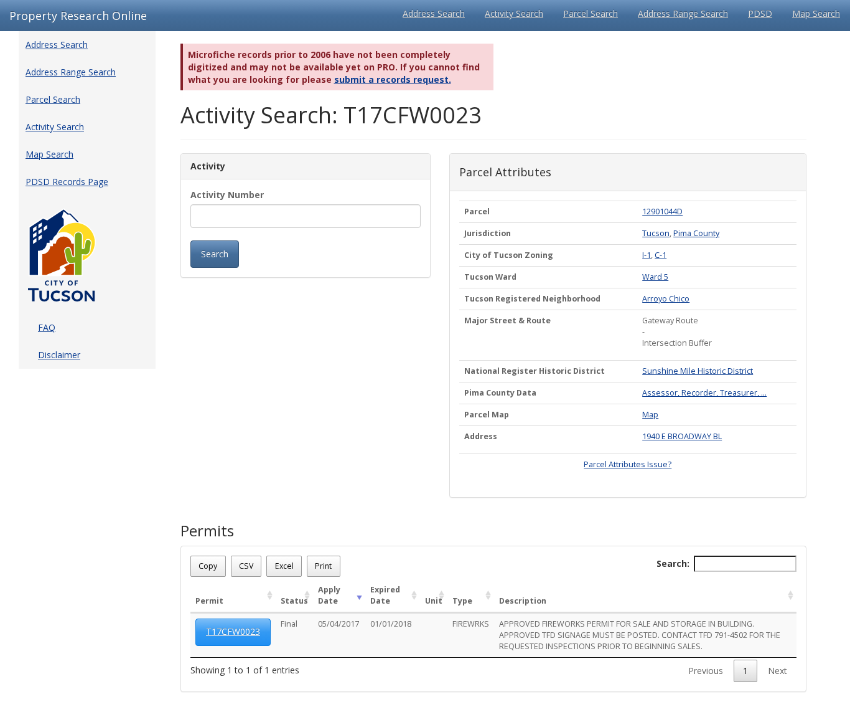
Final (289, 624)
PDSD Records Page (67, 182)
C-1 (660, 255)
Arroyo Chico (665, 298)
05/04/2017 (338, 624)
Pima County (696, 233)
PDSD (760, 13)
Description (522, 601)
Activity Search (514, 13)
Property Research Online (78, 15)
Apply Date (329, 595)
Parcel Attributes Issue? (627, 464)
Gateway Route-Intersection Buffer (677, 331)
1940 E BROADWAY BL (682, 436)
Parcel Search (590, 13)
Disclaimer (59, 355)
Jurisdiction (487, 233)
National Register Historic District (534, 371)
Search (214, 254)
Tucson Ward (490, 277)
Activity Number (227, 195)
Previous (705, 671)
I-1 (646, 255)
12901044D (662, 211)
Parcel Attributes (505, 172)
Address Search (434, 13)
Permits (207, 531)
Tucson (656, 233)
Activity (207, 166)
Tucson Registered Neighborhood (532, 298)
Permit (209, 601)
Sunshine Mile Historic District (697, 371)
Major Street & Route (507, 320)
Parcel (477, 211)
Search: (672, 563)
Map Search (816, 13)
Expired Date (385, 595)
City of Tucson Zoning (508, 255)
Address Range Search (683, 13)
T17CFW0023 (233, 631)
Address (480, 436)
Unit (433, 601)
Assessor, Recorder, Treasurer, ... (704, 392)
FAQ (46, 327)
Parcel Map (486, 414)
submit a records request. (392, 79)
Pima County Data (500, 392)
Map (650, 414)
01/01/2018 (390, 624)
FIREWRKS (470, 624)
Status (294, 601)
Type (462, 601)
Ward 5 (655, 277)
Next (777, 671)
